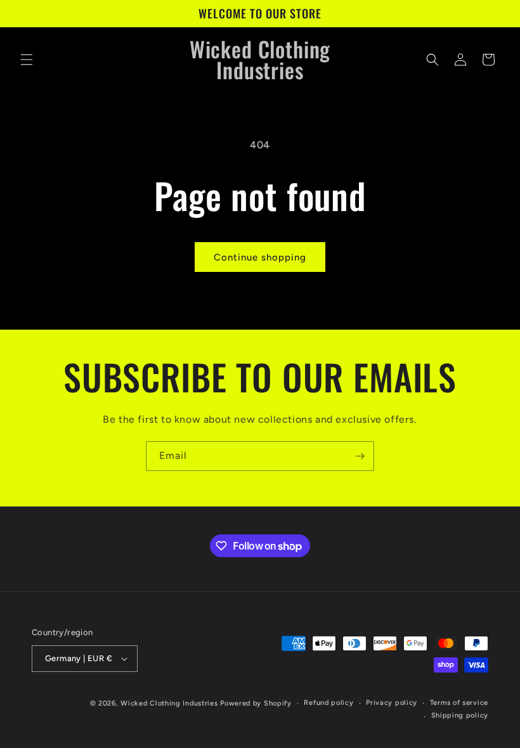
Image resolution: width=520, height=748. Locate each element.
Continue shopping (260, 257)
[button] (27, 60)
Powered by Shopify (256, 703)
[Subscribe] (360, 456)
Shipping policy (460, 715)
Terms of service (459, 703)
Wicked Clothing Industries (169, 703)
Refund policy (328, 703)
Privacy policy (391, 703)
